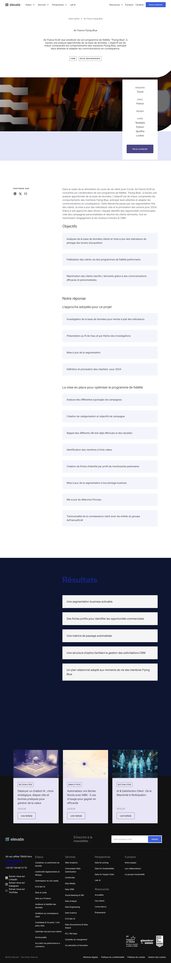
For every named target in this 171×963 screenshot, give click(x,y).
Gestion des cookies (157, 957)
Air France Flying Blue (93, 18)
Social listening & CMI (74, 895)
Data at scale (41, 892)
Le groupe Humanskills (135, 874)
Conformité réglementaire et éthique (47, 873)
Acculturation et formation (76, 945)
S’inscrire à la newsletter (82, 839)
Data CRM (69, 889)
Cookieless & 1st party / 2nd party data (47, 924)
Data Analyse (71, 901)
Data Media (70, 883)
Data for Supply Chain (104, 874)
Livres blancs (100, 906)
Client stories (73, 18)
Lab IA (72, 5)
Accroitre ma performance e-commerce (48, 945)
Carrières (139, 5)
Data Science (71, 913)
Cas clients (99, 901)
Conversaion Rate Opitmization (72, 870)
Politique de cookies (136, 957)
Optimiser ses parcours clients (48, 931)
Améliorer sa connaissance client (46, 915)
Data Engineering (72, 907)
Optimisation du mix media (46, 881)
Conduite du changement (76, 939)
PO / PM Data (71, 933)
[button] (30, 4)
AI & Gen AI (40, 886)
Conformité (70, 877)
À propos (129, 5)
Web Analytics (71, 862)
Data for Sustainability (104, 868)
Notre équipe (130, 862)
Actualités (99, 895)
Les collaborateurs (133, 868)
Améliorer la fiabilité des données (45, 906)
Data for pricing (101, 862)
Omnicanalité (40, 937)
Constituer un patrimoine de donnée (47, 864)
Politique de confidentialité (112, 957)
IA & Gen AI (70, 918)
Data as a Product (43, 898)
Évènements (100, 912)
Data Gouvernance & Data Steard (76, 926)
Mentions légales (90, 957)
